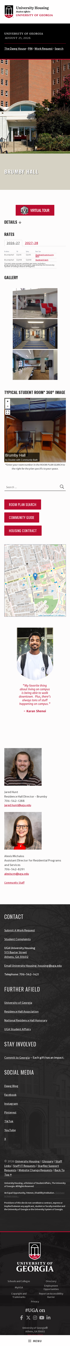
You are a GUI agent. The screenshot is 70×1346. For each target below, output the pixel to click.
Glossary (47, 1161)
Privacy (35, 1301)
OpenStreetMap (48, 615)
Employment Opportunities (51, 1287)
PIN (30, 48)
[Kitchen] (35, 365)
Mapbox (62, 615)
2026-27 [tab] (13, 243)
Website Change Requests (35, 1170)
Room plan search (22, 504)
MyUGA (19, 1287)
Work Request (44, 48)
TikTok (8, 1121)
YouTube (10, 1130)
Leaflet (40, 615)
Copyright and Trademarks (19, 1295)
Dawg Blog (11, 1086)
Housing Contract (23, 530)
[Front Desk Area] (35, 303)
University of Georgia (23, 33)
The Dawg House (15, 48)
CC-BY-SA (56, 615)
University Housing (27, 1161)
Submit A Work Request (19, 930)
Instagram (11, 1103)
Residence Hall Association (21, 1011)
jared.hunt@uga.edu (17, 805)
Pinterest (10, 1112)
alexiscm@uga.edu (16, 874)
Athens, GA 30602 (16, 957)
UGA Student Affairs (17, 1029)
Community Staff (14, 882)
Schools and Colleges (19, 1281)
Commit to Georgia (17, 1057)
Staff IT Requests (24, 1166)
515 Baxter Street (15, 952)
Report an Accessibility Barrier (51, 1295)
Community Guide (21, 517)
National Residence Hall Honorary (25, 1020)
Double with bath (41, 260)
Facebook (10, 1095)
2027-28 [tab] (31, 243)
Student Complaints (17, 939)
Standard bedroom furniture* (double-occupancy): (35, 222)
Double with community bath (44, 255)
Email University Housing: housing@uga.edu (33, 965)
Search (59, 48)
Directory (51, 1281)
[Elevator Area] (35, 334)
